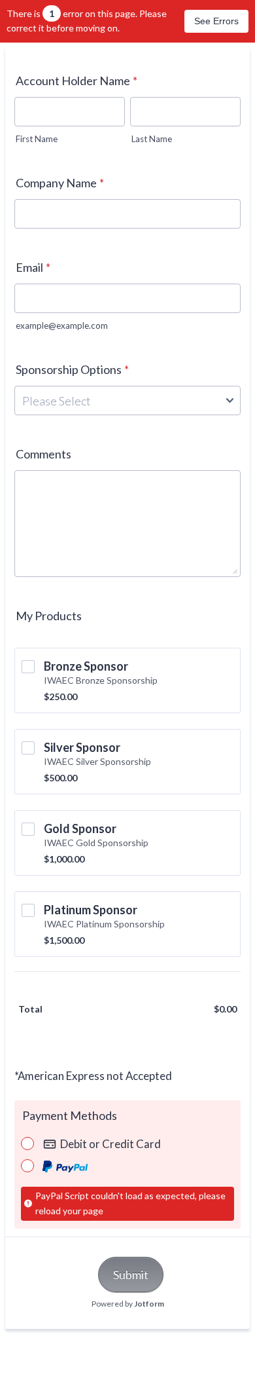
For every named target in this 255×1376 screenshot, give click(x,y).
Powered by (128, 1304)
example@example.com (62, 325)
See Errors (216, 21)
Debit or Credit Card (110, 1144)
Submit (130, 1274)
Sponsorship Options (72, 369)
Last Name (151, 139)
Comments (43, 454)
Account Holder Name (76, 80)
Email (33, 267)
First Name (37, 139)
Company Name (60, 183)
